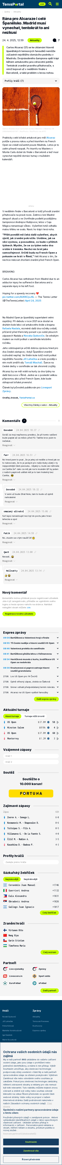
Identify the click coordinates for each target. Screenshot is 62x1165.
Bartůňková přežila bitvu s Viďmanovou (31, 653)
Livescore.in (15, 976)
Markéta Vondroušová (11, 1030)
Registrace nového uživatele (19, 613)
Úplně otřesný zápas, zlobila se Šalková (30, 681)
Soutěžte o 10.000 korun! (31, 781)
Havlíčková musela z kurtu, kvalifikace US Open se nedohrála (32, 661)
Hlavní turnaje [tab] (12, 716)
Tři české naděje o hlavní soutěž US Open (32, 643)
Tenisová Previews (41, 1021)
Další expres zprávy (46, 699)
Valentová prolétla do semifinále (27, 648)
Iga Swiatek (7, 1035)
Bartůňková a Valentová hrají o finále (29, 637)
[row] (31, 722)
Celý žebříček (49, 912)
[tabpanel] (31, 730)
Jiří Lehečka (30, 359)
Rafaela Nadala (11, 328)
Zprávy (7, 12)
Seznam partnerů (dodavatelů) (19, 1133)
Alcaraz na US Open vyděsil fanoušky (29, 692)
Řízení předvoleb (31, 1159)
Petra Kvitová (8, 1026)
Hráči (5, 1010)
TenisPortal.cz (27, 397)
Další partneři (49, 990)
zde (29, 607)
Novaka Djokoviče (34, 335)
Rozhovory (37, 1026)
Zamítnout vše (31, 1150)
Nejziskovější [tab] (11, 879)
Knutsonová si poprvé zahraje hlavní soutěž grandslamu (29, 669)
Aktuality (17, 12)
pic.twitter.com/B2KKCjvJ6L (18, 296)
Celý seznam (49, 952)
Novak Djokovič (9, 1017)
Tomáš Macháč (33, 362)
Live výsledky (16, 969)
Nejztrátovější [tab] (30, 879)
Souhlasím (31, 1142)
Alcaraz (50, 137)
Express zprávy (39, 1030)
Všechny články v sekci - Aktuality (40, 405)
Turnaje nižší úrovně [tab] (34, 716)
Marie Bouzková (9, 1040)
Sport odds (44, 976)
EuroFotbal (15, 983)
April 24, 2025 (33, 300)
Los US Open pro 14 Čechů (23, 676)
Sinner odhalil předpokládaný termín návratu (32, 687)
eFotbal (42, 983)
